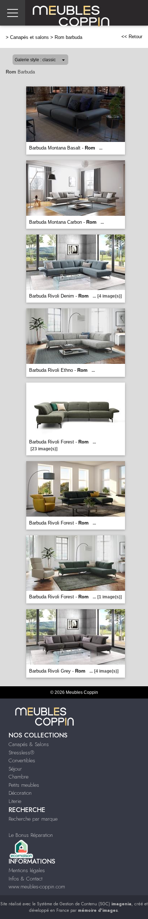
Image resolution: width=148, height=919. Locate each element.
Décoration (20, 793)
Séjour (15, 769)
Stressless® (21, 753)
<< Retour (131, 36)
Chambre (18, 777)
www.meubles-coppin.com (37, 887)
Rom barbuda (68, 37)
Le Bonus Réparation (31, 835)
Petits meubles (24, 785)
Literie (15, 801)
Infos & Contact (25, 879)
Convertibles (22, 760)
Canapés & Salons (29, 744)
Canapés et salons (29, 37)
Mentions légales (27, 870)
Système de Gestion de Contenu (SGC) (84, 904)
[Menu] (12, 13)
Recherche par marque (33, 819)
